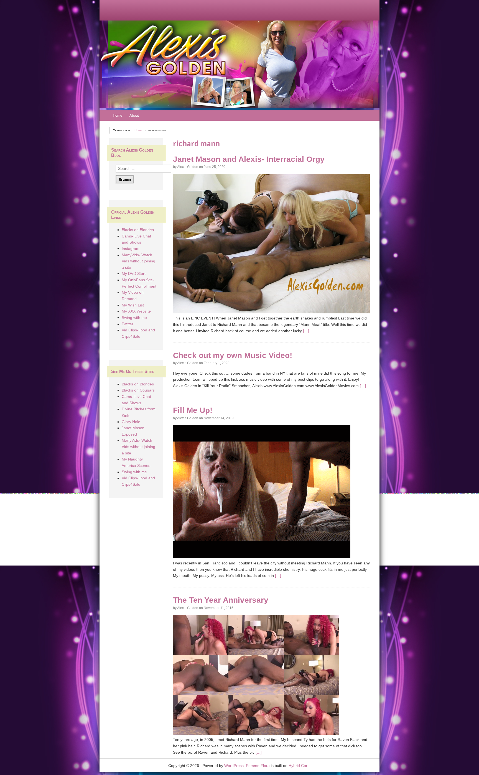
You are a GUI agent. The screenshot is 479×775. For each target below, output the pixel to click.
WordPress (234, 765)
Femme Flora (258, 765)
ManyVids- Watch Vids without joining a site (138, 261)
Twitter (127, 324)
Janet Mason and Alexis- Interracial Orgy (249, 159)
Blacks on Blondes (138, 229)
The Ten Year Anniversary (220, 600)
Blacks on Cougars (138, 390)
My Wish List (133, 305)
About (134, 115)
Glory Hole (131, 422)
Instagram (130, 248)
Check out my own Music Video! (232, 355)
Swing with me (134, 317)
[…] (306, 331)
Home (117, 115)
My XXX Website (136, 311)
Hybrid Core (299, 765)
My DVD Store (134, 273)
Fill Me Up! (192, 410)
